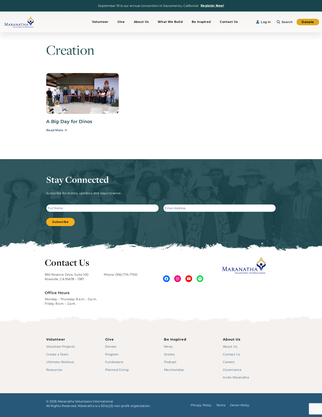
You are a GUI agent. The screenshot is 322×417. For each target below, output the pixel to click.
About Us (141, 22)
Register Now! (212, 5)
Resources (54, 370)
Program (112, 354)
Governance (232, 370)
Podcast (170, 362)
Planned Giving (117, 370)
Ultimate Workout (60, 362)
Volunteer (100, 22)
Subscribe (60, 222)
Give (121, 22)
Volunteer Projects (60, 346)
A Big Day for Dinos (69, 121)
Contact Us (229, 22)
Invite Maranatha (236, 377)
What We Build (170, 22)
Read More (54, 130)
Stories (169, 354)
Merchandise (174, 370)
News (168, 346)
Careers (229, 362)
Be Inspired (201, 22)
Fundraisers (114, 362)
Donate (308, 22)
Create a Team (57, 354)
